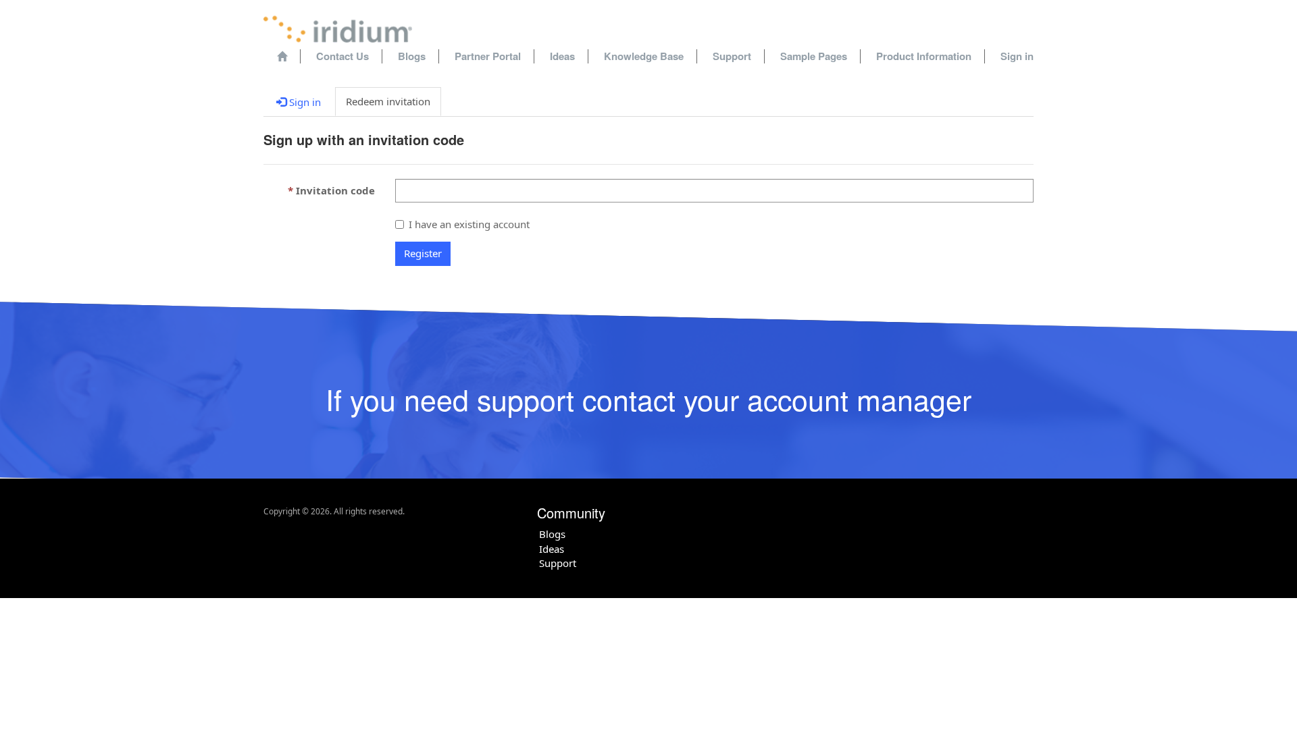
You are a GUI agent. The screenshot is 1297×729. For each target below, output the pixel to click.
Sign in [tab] (303, 102)
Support (732, 56)
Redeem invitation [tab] (388, 101)
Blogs (412, 56)
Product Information (923, 56)
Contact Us (342, 56)
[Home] (282, 56)
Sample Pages (813, 56)
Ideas (562, 56)
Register (423, 253)
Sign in (1017, 56)
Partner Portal (488, 56)
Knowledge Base (644, 56)
